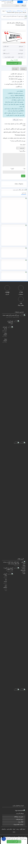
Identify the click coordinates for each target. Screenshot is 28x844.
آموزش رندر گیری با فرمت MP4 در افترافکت (8, 568)
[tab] (23, 69)
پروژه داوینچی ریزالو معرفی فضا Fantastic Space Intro (4, 333)
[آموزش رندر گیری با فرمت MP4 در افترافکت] (16, 625)
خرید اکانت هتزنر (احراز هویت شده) (11, 315)
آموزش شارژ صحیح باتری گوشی (5, 574)
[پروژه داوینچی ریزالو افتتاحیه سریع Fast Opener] (16, 499)
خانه (25, 10)
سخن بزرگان (15, 119)
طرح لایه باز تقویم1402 (10, 321)
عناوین (12, 57)
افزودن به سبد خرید (12, 63)
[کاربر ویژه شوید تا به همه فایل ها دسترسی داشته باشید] (14, 17)
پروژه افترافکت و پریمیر (18, 10)
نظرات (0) (15, 69)
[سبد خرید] (4, 839)
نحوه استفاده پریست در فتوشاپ (5, 586)
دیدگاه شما (22, 151)
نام (24, 168)
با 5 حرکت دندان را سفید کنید (4, 580)
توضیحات (23, 69)
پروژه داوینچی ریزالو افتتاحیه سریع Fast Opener (5, 339)
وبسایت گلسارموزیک (18, 824)
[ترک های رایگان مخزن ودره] (14, 190)
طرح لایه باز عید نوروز (5, 327)
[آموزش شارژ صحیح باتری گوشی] (10, 630)
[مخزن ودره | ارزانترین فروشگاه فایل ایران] (7, 1)
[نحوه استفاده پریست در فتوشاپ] (16, 746)
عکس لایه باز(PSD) (18, 816)
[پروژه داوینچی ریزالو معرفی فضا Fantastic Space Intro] (22, 499)
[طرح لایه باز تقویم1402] (16, 378)
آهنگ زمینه (20, 822)
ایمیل (12, 168)
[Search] (2, 5)
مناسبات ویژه (9, 10)
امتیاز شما (22, 144)
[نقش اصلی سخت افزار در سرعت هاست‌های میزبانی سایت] (22, 567)
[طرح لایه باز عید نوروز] (10, 384)
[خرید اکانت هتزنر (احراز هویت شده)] (22, 372)
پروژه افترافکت (19, 819)
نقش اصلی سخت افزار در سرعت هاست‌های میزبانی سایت (11, 562)
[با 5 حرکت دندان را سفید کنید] (22, 746)
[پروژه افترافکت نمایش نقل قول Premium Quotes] (14, 37)
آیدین (4, 50)
